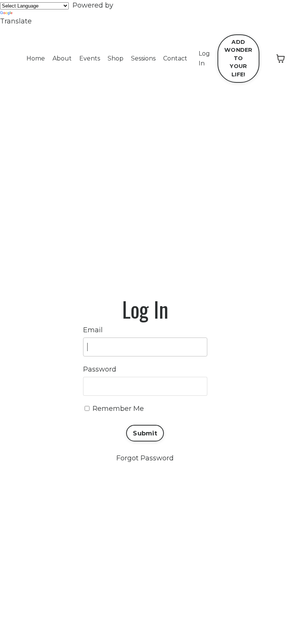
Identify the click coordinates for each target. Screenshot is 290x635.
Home (35, 58)
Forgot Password (145, 458)
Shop (115, 58)
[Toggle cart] (281, 59)
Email (93, 330)
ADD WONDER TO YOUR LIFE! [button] (238, 58)
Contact (175, 58)
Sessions (143, 58)
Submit (145, 433)
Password (99, 369)
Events (89, 58)
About (62, 58)
